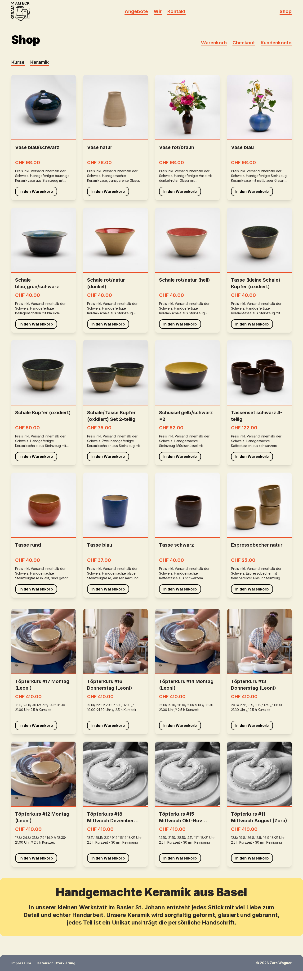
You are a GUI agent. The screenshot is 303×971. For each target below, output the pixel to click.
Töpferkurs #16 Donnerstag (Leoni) (109, 684)
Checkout (243, 43)
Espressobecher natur (256, 545)
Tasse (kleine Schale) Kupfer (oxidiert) (255, 283)
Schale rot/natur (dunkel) (106, 283)
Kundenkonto (276, 43)
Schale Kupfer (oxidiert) (43, 412)
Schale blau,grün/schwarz (37, 283)
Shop (286, 11)
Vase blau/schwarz (37, 147)
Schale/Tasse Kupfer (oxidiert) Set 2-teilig (111, 416)
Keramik (39, 62)
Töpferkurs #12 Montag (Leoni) (42, 817)
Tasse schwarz (176, 545)
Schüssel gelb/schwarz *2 (186, 416)
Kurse (18, 62)
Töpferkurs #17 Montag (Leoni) (42, 684)
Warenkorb (214, 43)
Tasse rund (28, 545)
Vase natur (99, 147)
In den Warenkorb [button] (36, 191)
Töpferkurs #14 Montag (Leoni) (186, 684)
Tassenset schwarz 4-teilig (256, 416)
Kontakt (176, 11)
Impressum (21, 963)
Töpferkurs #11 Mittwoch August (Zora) (259, 817)
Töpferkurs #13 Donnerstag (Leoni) (253, 684)
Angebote (136, 11)
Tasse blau (99, 545)
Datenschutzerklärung (56, 963)
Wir (158, 11)
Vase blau (242, 147)
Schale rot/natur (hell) (184, 280)
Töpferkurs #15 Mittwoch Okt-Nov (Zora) (180, 817)
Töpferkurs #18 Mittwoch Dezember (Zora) (110, 817)
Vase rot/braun (176, 147)
